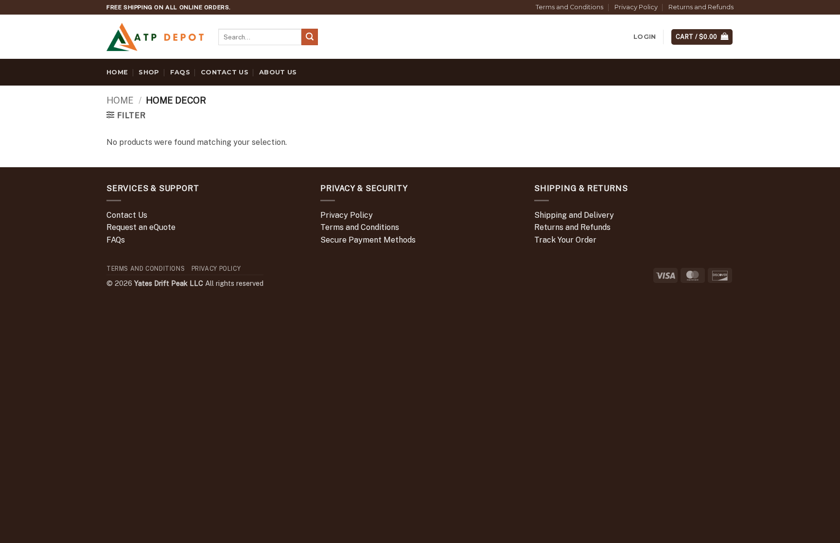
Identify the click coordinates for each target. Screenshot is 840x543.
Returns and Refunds (701, 7)
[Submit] (309, 37)
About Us (278, 72)
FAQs (180, 72)
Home (117, 72)
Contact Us (224, 72)
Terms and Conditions (569, 7)
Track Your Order (565, 240)
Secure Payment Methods (368, 240)
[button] (644, 37)
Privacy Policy (636, 7)
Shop (149, 72)
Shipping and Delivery (574, 215)
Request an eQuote (140, 227)
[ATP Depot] (155, 37)
